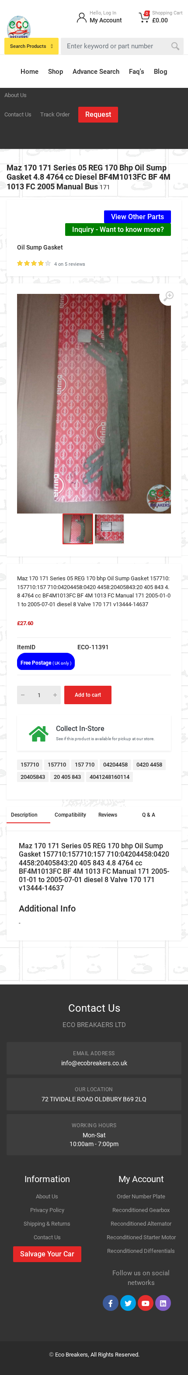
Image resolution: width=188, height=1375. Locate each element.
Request (98, 114)
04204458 (115, 764)
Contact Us (17, 114)
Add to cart (88, 695)
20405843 (33, 777)
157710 (30, 764)
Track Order (55, 114)
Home (29, 72)
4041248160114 (109, 777)
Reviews (107, 815)
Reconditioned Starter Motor (141, 1237)
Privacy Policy (47, 1210)
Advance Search (96, 72)
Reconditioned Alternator (141, 1223)
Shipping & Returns (47, 1223)
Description (24, 815)
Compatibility (70, 815)
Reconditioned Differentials (141, 1251)
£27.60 (25, 623)
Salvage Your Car (47, 1254)
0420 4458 (149, 764)
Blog (160, 72)
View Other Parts (137, 217)
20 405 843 (67, 777)
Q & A (148, 815)
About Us (15, 95)
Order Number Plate (141, 1196)
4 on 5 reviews (69, 264)
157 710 (84, 764)
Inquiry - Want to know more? (118, 229)
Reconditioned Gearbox (141, 1210)
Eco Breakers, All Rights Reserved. (97, 1354)
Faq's (136, 72)
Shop (55, 72)
